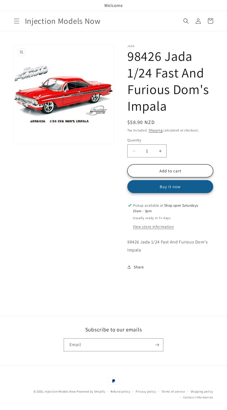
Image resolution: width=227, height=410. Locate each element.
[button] (17, 21)
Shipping (156, 130)
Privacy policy (146, 391)
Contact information (198, 397)
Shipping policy (201, 391)
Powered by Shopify (91, 391)
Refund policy (120, 391)
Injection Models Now (60, 391)
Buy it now (170, 186)
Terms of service (173, 391)
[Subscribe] (157, 344)
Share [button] (139, 266)
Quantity (134, 140)
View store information (153, 226)
